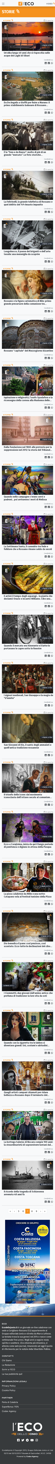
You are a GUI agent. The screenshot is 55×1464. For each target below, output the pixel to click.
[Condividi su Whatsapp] (52, 63)
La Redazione (8, 1365)
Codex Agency (9, 1411)
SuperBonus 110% (10, 1406)
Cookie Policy (8, 1390)
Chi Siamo (7, 1360)
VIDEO (49, 3)
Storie (7, 20)
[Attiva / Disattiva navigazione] (3, 3)
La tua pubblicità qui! (12, 1374)
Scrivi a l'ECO (8, 1369)
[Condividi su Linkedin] (46, 63)
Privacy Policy (9, 1385)
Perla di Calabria (10, 1402)
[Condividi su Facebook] (49, 63)
